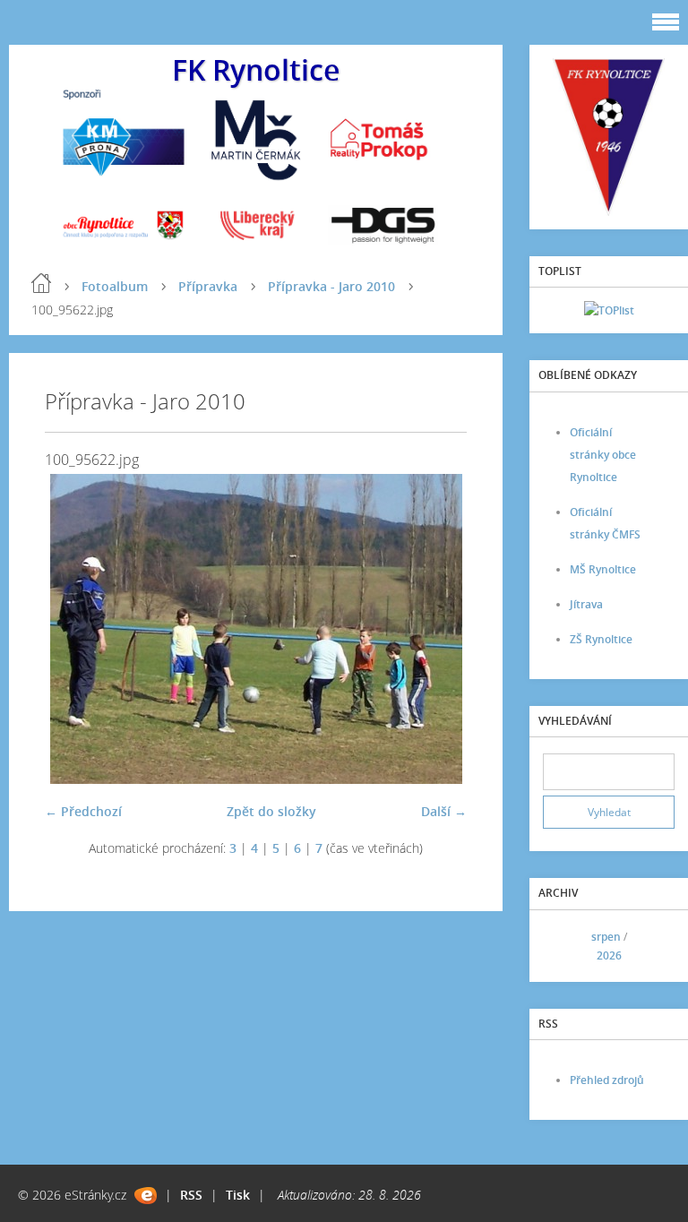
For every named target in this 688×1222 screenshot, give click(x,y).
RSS (191, 1194)
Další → (444, 811)
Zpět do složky (271, 811)
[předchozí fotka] (74, 629)
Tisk (238, 1194)
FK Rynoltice (256, 69)
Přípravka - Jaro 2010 (331, 286)
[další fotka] (437, 629)
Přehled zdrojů (607, 1080)
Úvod (41, 283)
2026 (609, 955)
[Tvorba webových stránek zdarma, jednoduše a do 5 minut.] (145, 1195)
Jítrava (586, 604)
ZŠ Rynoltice (601, 639)
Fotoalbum (115, 286)
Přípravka (207, 286)
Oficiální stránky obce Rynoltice (603, 455)
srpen (606, 936)
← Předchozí (83, 811)
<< (562, 945)
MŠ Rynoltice (603, 569)
